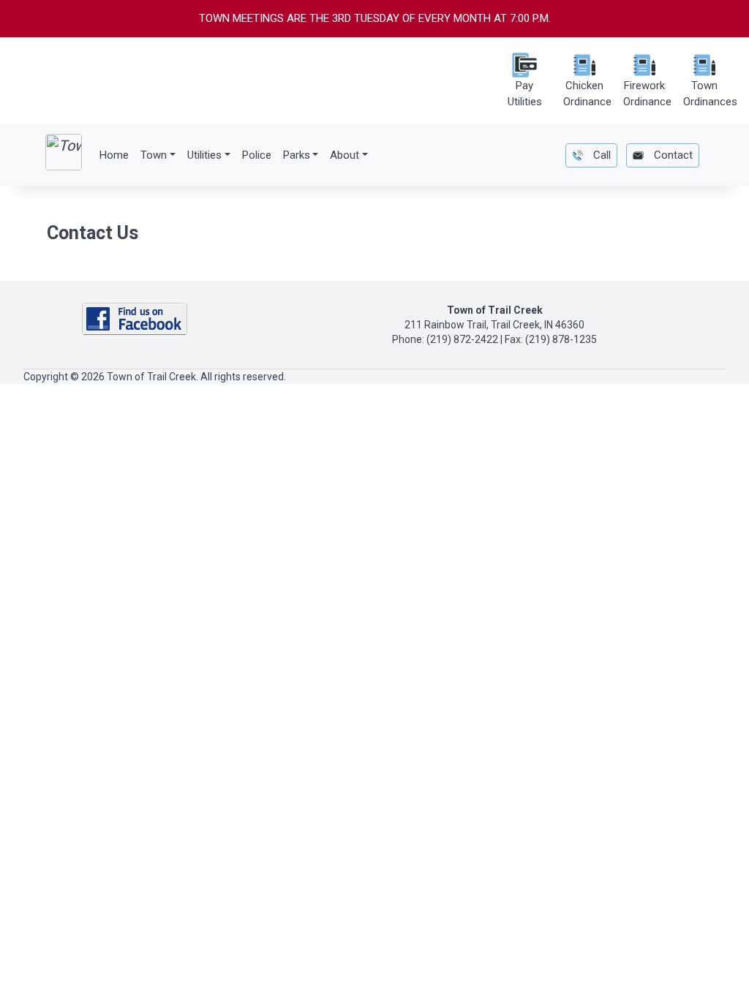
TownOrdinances (710, 93)
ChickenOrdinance (587, 93)
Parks (296, 155)
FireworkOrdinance (647, 93)
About (344, 155)
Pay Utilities (525, 93)
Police (256, 155)
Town (153, 155)
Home (114, 155)
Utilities (204, 155)
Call (600, 155)
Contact (672, 155)
